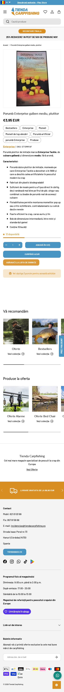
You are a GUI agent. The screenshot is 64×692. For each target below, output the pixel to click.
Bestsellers (11, 128)
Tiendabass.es (14, 552)
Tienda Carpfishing (16, 684)
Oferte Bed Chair (45, 416)
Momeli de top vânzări (17, 134)
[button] (59, 11)
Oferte (16, 349)
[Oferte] (16, 331)
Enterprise (28, 128)
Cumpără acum (32, 254)
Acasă (5, 45)
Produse (34, 140)
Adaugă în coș (43, 245)
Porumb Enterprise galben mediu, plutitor (26, 45)
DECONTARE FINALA (32, 31)
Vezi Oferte (32, 469)
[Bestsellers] (45, 331)
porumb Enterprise (15, 140)
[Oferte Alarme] (16, 399)
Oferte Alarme (16, 416)
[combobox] (32, 21)
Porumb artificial (41, 134)
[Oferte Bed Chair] (45, 399)
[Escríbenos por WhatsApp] (57, 675)
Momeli (42, 128)
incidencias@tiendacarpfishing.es (28, 525)
